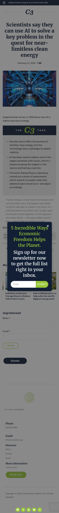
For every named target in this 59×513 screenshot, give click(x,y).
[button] (47, 226)
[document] (29, 256)
